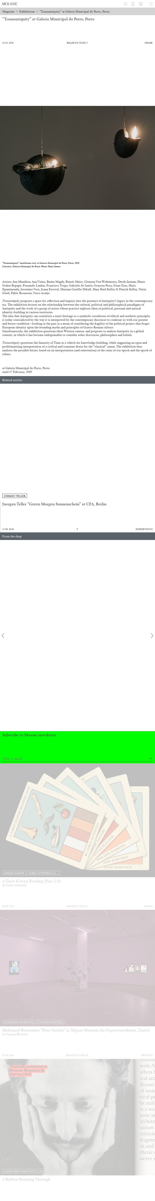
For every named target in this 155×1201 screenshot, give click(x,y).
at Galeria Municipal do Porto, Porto (26, 368)
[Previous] (3, 442)
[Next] (152, 442)
